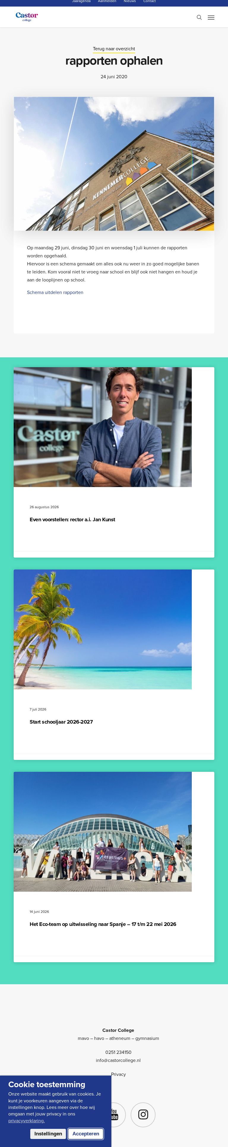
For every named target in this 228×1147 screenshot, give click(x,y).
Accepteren (85, 1134)
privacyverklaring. (26, 1120)
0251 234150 (118, 1052)
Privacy (118, 1074)
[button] (211, 17)
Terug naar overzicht (114, 48)
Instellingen (48, 1134)
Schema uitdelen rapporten (55, 292)
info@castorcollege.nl (118, 1060)
